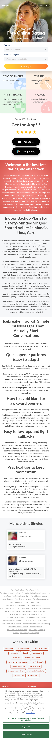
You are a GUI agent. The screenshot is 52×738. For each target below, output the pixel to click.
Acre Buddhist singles (11, 596)
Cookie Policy (30, 713)
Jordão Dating (16, 657)
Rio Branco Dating (34, 666)
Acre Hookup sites (33, 602)
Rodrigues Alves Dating (15, 671)
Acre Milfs (41, 611)
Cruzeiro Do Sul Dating (40, 648)
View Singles (26, 66)
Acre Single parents (36, 630)
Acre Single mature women (18, 627)
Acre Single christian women (36, 620)
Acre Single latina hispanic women (36, 624)
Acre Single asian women (14, 617)
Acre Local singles (12, 611)
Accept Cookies (26, 734)
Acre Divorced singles (23, 599)
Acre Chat (25, 596)
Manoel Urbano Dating (32, 657)
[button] (44, 5)
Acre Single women (20, 633)
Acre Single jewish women (11, 624)
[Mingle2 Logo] (6, 5)
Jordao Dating (37, 653)
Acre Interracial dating (35, 605)
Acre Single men (36, 627)
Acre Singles (34, 633)
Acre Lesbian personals (41, 608)
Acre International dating (15, 605)
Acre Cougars (8, 599)
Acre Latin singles (23, 608)
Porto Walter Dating (18, 666)
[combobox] (26, 49)
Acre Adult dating (17, 590)
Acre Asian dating (32, 590)
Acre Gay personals (40, 599)
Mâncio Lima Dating (38, 662)
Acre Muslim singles (17, 614)
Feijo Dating (14, 653)
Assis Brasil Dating (23, 648)
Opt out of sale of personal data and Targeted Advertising (26, 719)
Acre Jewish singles (7, 608)
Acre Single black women (35, 617)
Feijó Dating (25, 653)
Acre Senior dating (33, 614)
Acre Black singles (43, 593)
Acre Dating (9, 648)
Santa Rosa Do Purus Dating (35, 671)
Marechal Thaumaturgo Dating (17, 662)
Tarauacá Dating (33, 675)
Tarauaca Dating (19, 675)
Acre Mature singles (28, 611)
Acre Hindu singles (17, 602)
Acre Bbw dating (28, 593)
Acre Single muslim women (17, 630)
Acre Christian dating (39, 596)
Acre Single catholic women (13, 620)
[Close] (48, 691)
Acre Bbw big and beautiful (10, 593)
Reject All (26, 727)
